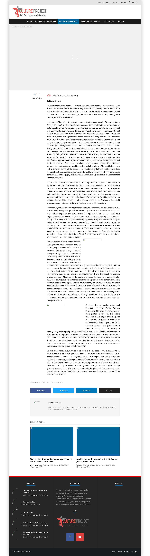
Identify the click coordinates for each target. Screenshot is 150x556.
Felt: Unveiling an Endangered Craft (35, 523)
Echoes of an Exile (29, 502)
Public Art (45, 382)
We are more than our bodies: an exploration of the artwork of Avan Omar (51, 460)
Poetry (27, 504)
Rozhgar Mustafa (57, 382)
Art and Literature (68, 21)
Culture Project (25, 85)
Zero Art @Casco (28, 512)
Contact (116, 2)
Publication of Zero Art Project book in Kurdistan (35, 533)
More (120, 21)
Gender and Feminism (45, 21)
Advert (108, 2)
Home (29, 21)
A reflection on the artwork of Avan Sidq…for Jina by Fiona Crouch (97, 460)
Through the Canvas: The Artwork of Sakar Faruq (35, 491)
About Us (100, 2)
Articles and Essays (90, 21)
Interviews (109, 21)
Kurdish (124, 2)
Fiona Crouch (35, 382)
